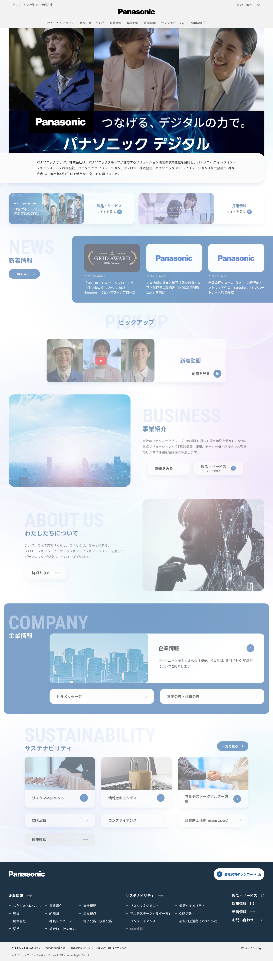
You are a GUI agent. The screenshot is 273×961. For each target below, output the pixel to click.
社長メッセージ (69, 694)
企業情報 (16, 895)
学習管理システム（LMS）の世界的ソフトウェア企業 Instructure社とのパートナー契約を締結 (236, 285)
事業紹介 (55, 905)
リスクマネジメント (144, 905)
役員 (16, 913)
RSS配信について (80, 947)
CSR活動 (39, 817)
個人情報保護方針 (55, 947)
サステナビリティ (140, 895)
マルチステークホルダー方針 (151, 913)
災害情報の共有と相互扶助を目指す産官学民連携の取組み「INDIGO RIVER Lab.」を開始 (173, 285)
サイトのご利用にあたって (26, 947)
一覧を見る (22, 271)
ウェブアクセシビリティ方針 (111, 947)
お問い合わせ (244, 4)
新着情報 (239, 911)
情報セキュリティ (192, 905)
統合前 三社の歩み (62, 928)
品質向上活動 (199, 921)
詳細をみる (164, 466)
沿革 (16, 928)
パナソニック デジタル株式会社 (32, 4)
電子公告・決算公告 (183, 694)
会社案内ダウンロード (240, 874)
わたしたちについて (27, 905)
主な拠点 (89, 913)
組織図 (54, 913)
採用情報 (239, 903)
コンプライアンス (122, 817)
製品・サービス (244, 895)
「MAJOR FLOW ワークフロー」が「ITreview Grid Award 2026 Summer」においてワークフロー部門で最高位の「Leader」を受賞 (111, 285)
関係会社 (19, 921)
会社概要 (89, 905)
